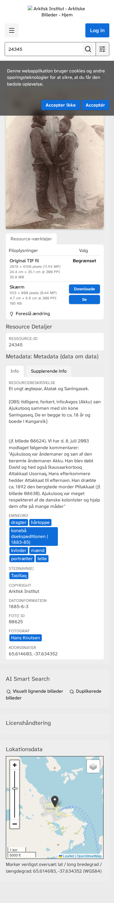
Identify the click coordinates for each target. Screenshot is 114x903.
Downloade (84, 288)
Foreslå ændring (32, 313)
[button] (54, 802)
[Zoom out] (14, 823)
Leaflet (68, 855)
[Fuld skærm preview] (55, 158)
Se (84, 299)
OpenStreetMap (89, 855)
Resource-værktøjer (31, 239)
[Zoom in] (14, 765)
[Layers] (93, 766)
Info (15, 371)
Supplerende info (49, 371)
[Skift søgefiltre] (102, 49)
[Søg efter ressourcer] (88, 49)
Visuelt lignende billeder (38, 691)
